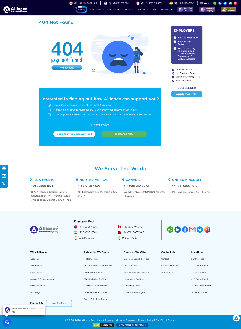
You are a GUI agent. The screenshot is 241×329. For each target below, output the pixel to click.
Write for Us (167, 272)
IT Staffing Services (133, 286)
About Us (34, 259)
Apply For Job (186, 94)
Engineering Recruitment (96, 292)
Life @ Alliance (37, 286)
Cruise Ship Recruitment (96, 299)
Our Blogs (35, 292)
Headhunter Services (134, 279)
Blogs (154, 10)
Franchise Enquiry (170, 266)
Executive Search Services (136, 259)
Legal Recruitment (93, 272)
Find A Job (36, 303)
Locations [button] (141, 10)
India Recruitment (199, 292)
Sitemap (172, 320)
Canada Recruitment (201, 286)
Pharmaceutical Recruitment (98, 266)
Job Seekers (59, 303)
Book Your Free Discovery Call (74, 133)
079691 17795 (129, 238)
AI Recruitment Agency (135, 292)
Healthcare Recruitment (95, 286)
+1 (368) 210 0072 (153, 3)
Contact (128, 10)
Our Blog (161, 320)
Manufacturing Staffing (95, 279)
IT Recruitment (91, 259)
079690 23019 (86, 238)
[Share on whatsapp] (215, 3)
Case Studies (36, 272)
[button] (81, 9)
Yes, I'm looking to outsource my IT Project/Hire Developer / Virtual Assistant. (187, 53)
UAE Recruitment (199, 279)
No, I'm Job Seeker (184, 43)
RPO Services (130, 266)
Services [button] (112, 10)
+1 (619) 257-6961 (89, 185)
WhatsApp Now (124, 133)
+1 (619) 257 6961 (121, 3)
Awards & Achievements (42, 279)
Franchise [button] (165, 10)
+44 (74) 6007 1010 (87, 3)
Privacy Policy (145, 320)
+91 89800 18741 (186, 3)
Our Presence (197, 259)
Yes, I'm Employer (188, 37)
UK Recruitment (199, 272)
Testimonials (36, 266)
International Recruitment (136, 272)
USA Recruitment (199, 266)
